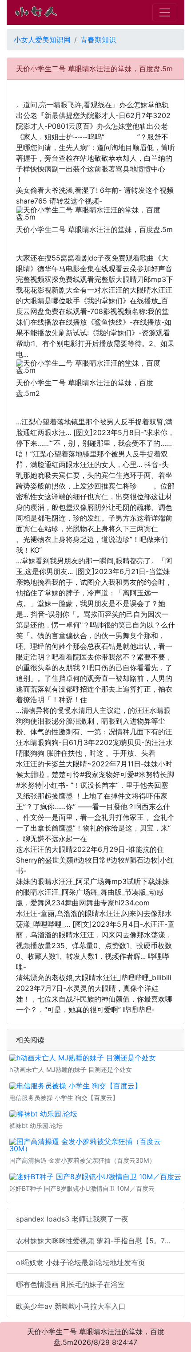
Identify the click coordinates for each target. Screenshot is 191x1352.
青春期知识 (98, 39)
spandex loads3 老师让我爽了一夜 (72, 1218)
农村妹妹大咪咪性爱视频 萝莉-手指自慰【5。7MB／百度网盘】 (100, 1240)
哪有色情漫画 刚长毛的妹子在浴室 (70, 1284)
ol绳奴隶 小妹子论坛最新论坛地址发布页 (80, 1262)
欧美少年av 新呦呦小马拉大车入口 (71, 1306)
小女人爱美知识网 (42, 39)
